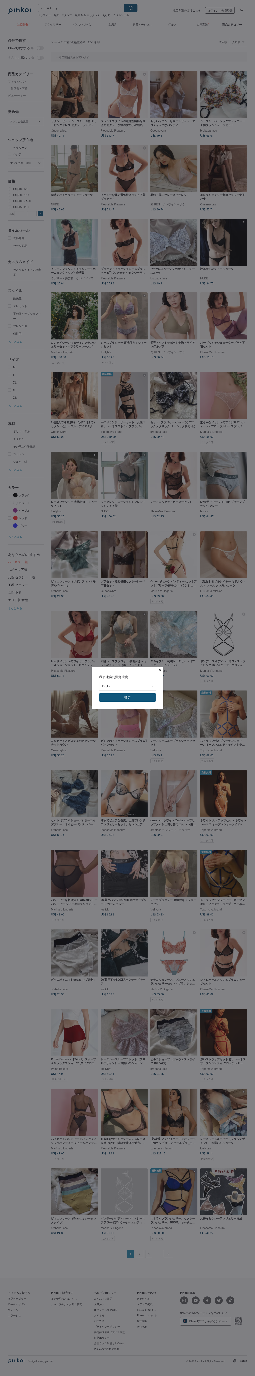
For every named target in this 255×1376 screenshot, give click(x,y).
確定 (127, 697)
